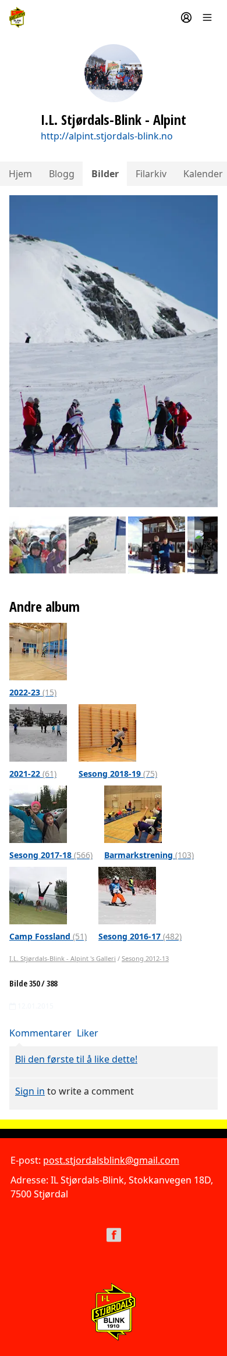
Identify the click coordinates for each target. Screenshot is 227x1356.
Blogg (62, 173)
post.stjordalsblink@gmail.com (111, 1160)
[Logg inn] (186, 17)
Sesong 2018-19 (118, 773)
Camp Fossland (48, 936)
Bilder (105, 173)
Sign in (30, 1091)
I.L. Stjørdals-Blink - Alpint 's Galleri (62, 958)
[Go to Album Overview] (38, 650)
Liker (87, 1033)
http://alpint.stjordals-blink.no (107, 136)
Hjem (20, 173)
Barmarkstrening (149, 854)
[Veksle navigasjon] (207, 17)
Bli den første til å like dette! (76, 1059)
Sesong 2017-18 (51, 854)
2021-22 (32, 773)
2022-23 (32, 692)
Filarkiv (151, 173)
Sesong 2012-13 (145, 958)
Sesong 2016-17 (140, 936)
